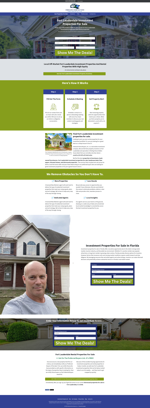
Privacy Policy (81, 399)
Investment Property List (63, 399)
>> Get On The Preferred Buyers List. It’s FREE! (75, 358)
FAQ (78, 14)
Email (85, 45)
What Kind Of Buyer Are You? (75, 41)
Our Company (80, 1)
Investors (72, 14)
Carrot (84, 406)
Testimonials (84, 14)
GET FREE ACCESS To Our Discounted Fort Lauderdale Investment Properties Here (74, 379)
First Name (75, 36)
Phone (64, 45)
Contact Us (93, 14)
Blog (86, 399)
